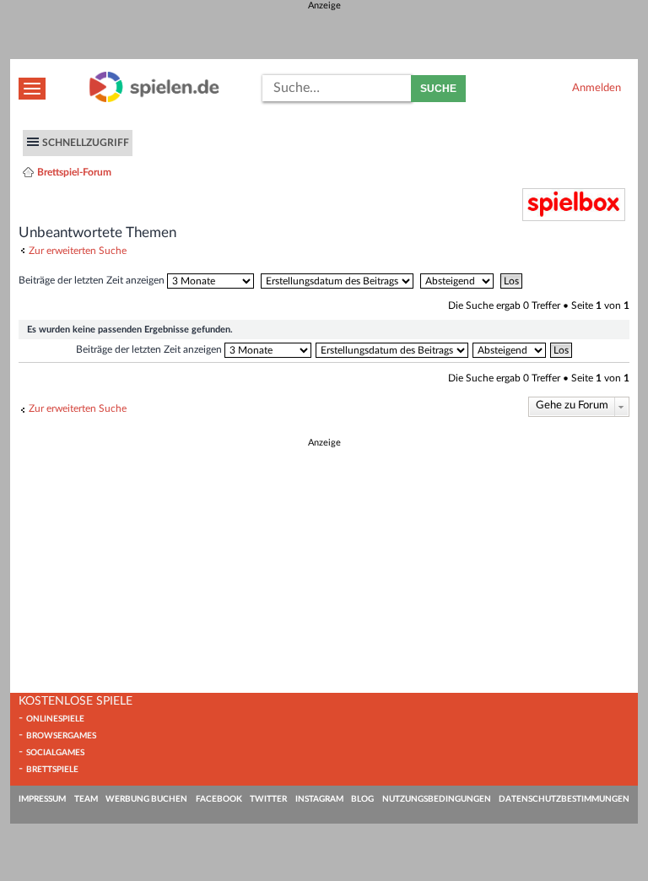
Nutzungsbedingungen (436, 799)
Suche (438, 89)
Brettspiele (52, 769)
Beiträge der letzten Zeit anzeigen (93, 280)
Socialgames (55, 753)
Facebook (219, 799)
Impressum (42, 799)
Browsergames (61, 736)
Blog (362, 799)
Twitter (268, 799)
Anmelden (596, 88)
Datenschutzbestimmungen (564, 799)
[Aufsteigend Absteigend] (459, 280)
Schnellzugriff (85, 143)
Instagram (319, 799)
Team (86, 799)
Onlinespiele (55, 719)
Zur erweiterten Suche (78, 251)
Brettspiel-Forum (74, 172)
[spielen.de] (154, 99)
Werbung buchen (146, 799)
